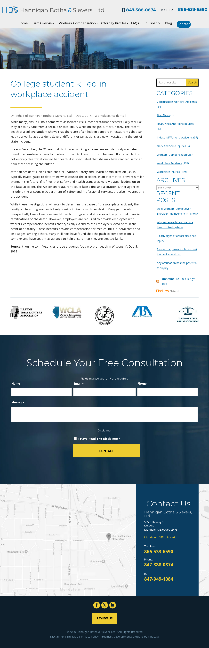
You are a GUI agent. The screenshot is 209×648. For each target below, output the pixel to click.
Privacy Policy (90, 636)
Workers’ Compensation (77, 23)
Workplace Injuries (168, 172)
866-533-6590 (192, 9)
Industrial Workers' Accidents (175, 137)
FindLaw (153, 636)
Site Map (72, 636)
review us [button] (104, 618)
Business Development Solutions (122, 636)
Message (17, 402)
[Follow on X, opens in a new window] (104, 605)
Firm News (163, 115)
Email (78, 383)
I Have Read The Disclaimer (99, 438)
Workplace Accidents (109, 116)
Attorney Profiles (113, 23)
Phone (142, 383)
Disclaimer (105, 430)
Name (15, 383)
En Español (152, 23)
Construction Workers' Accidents (177, 102)
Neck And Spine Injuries (171, 146)
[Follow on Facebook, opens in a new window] (96, 605)
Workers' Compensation (172, 154)
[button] (205, 624)
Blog (168, 23)
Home (23, 23)
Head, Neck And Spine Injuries (175, 124)
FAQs (135, 23)
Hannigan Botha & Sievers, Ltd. (50, 116)
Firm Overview (43, 23)
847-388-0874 (141, 10)
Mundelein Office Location (161, 537)
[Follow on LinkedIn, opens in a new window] (112, 605)
